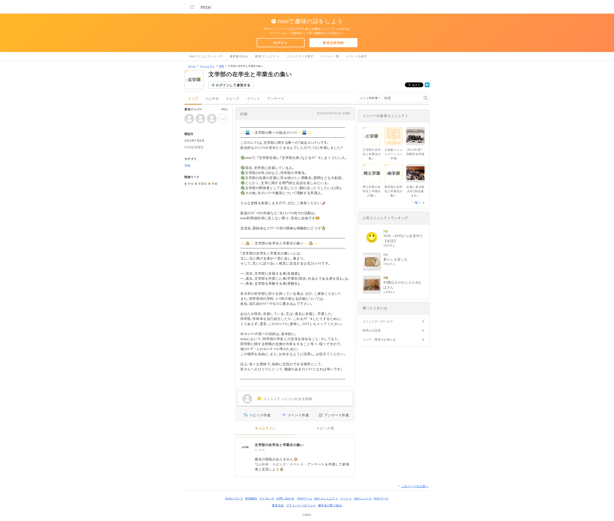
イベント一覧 (330, 56)
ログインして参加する (233, 85)
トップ (193, 98)
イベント (253, 98)
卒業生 (202, 183)
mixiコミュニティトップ (206, 56)
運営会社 (278, 505)
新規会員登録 (333, 43)
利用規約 (251, 498)
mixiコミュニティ (326, 498)
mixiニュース (363, 498)
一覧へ (416, 202)
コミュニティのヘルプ (378, 321)
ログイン (280, 43)
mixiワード (381, 498)
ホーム (192, 66)
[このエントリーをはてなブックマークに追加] (427, 86)
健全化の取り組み (330, 505)
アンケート (276, 98)
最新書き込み (239, 56)
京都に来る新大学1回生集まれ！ (415, 191)
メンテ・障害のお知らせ (379, 339)
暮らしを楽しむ (395, 259)
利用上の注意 (372, 330)
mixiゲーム (304, 498)
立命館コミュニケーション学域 (393, 154)
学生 (191, 183)
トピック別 (325, 428)
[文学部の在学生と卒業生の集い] (245, 447)
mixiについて (234, 498)
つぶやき (212, 98)
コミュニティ (207, 66)
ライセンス (266, 498)
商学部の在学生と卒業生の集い (393, 191)
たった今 (260, 450)
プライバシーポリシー (301, 505)
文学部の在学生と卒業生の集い (279, 445)
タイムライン (265, 428)
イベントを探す (356, 56)
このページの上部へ (414, 486)
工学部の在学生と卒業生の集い (372, 154)
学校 (221, 66)
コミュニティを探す (299, 56)
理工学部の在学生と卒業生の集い (372, 191)
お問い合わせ (285, 498)
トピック (233, 98)
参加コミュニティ (267, 56)
